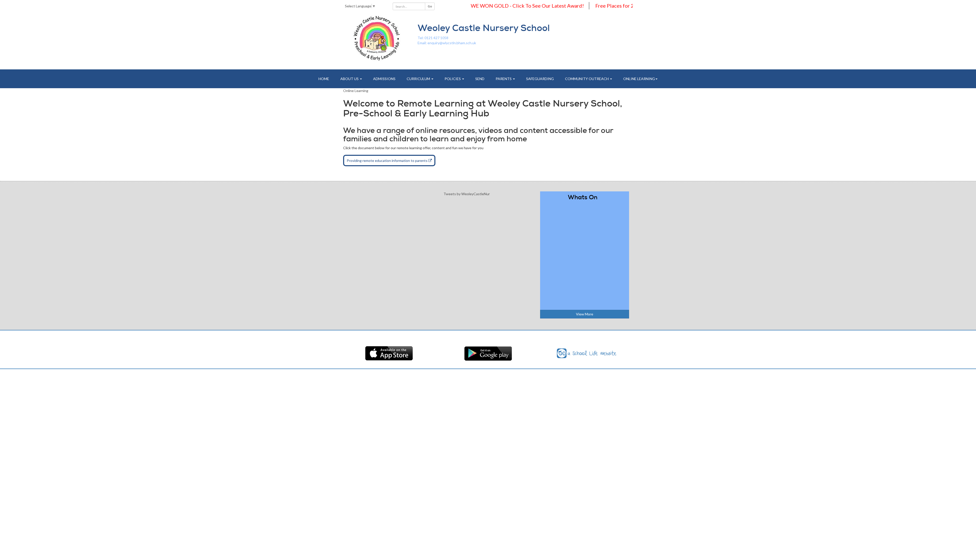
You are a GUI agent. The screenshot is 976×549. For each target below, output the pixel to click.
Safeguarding (540, 79)
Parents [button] (504, 79)
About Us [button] (349, 79)
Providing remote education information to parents (387, 160)
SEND (479, 79)
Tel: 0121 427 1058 (433, 38)
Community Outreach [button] (587, 79)
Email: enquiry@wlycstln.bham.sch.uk (447, 43)
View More (584, 314)
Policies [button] (453, 79)
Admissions (384, 79)
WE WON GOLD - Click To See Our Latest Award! (512, 6)
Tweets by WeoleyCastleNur (467, 194)
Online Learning (355, 90)
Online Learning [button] (639, 79)
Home (323, 79)
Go (430, 6)
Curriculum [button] (419, 79)
